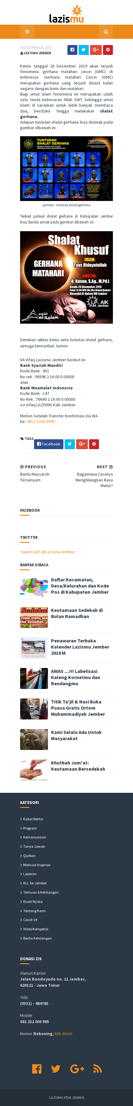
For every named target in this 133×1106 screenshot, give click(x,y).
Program (30, 828)
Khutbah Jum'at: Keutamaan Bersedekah (78, 766)
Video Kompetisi (35, 929)
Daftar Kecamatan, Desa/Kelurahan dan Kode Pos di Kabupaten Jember (80, 585)
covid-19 (30, 919)
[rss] (98, 1069)
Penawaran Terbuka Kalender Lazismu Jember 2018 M (80, 646)
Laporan (29, 873)
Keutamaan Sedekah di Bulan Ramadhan (77, 613)
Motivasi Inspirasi (36, 864)
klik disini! (63, 1033)
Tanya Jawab (34, 846)
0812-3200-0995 (41, 421)
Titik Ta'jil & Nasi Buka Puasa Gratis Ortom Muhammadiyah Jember (78, 707)
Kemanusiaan (34, 837)
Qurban (29, 855)
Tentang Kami (34, 910)
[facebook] (37, 1069)
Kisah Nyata (33, 901)
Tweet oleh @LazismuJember (47, 552)
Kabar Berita (33, 819)
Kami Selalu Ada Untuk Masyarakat (76, 735)
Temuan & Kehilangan (41, 892)
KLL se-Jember (35, 883)
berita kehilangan (37, 938)
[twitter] (55, 1069)
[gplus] (77, 1069)
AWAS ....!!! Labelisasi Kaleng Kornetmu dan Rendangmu (75, 677)
